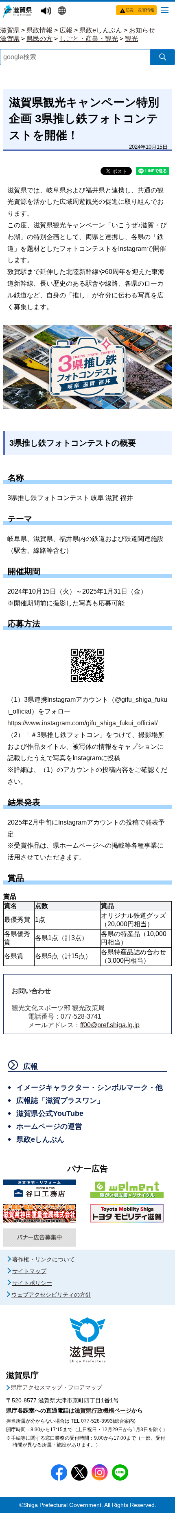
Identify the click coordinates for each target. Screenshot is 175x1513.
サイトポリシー (32, 1283)
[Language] (63, 11)
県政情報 (39, 30)
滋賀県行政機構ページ (102, 1410)
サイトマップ (29, 1271)
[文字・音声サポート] (47, 11)
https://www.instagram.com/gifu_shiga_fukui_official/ (82, 723)
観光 (131, 38)
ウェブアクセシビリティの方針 (51, 1294)
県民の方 (39, 38)
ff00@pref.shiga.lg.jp (110, 1024)
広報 (65, 30)
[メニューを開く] (165, 10)
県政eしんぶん (100, 30)
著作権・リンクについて (43, 1259)
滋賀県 (10, 30)
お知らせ (142, 30)
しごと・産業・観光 (88, 38)
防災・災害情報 (140, 10)
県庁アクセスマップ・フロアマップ (56, 1387)
